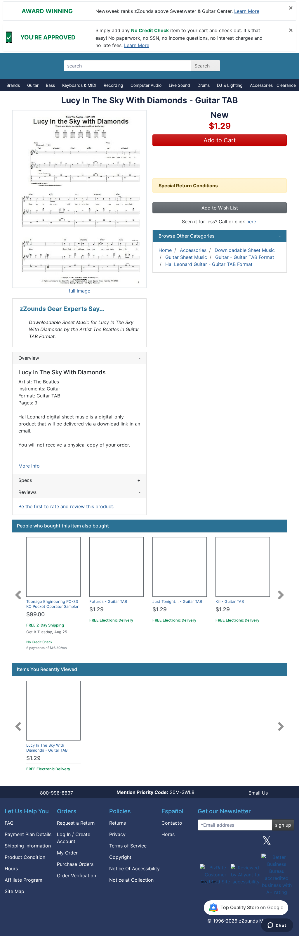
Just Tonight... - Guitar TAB (177, 601)
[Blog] (204, 843)
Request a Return (76, 823)
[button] (79, 199)
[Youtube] (287, 843)
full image (79, 291)
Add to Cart (220, 140)
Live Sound (179, 85)
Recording (113, 85)
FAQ (9, 823)
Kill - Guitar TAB (229, 601)
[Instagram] (245, 843)
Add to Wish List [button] (219, 208)
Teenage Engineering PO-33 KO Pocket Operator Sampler (52, 604)
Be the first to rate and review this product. (66, 506)
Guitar (33, 85)
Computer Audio (146, 85)
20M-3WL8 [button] (155, 792)
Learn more (246, 11)
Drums (203, 85)
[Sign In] (263, 66)
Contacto (171, 823)
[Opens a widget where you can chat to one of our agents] (277, 925)
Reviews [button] (79, 492)
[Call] (283, 66)
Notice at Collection (131, 880)
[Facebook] (225, 843)
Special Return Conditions (188, 185)
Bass (50, 85)
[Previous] (18, 591)
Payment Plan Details (28, 834)
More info (29, 466)
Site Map (14, 891)
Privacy (117, 834)
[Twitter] (266, 843)
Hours (11, 868)
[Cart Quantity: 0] (242, 66)
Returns (117, 823)
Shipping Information (28, 846)
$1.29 (96, 609)
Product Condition (25, 857)
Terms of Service (128, 846)
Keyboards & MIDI (79, 85)
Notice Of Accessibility (134, 868)
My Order (67, 853)
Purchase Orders (75, 864)
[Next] (281, 591)
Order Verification (76, 875)
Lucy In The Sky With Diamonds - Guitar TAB (46, 747)
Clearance (286, 85)
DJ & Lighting (230, 85)
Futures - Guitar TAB (108, 601)
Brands (13, 85)
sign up (283, 825)
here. (251, 221)
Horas (168, 834)
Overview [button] (79, 358)
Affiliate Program (23, 880)
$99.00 (35, 614)
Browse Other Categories (220, 235)
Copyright (120, 857)
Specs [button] (79, 480)
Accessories (261, 85)
